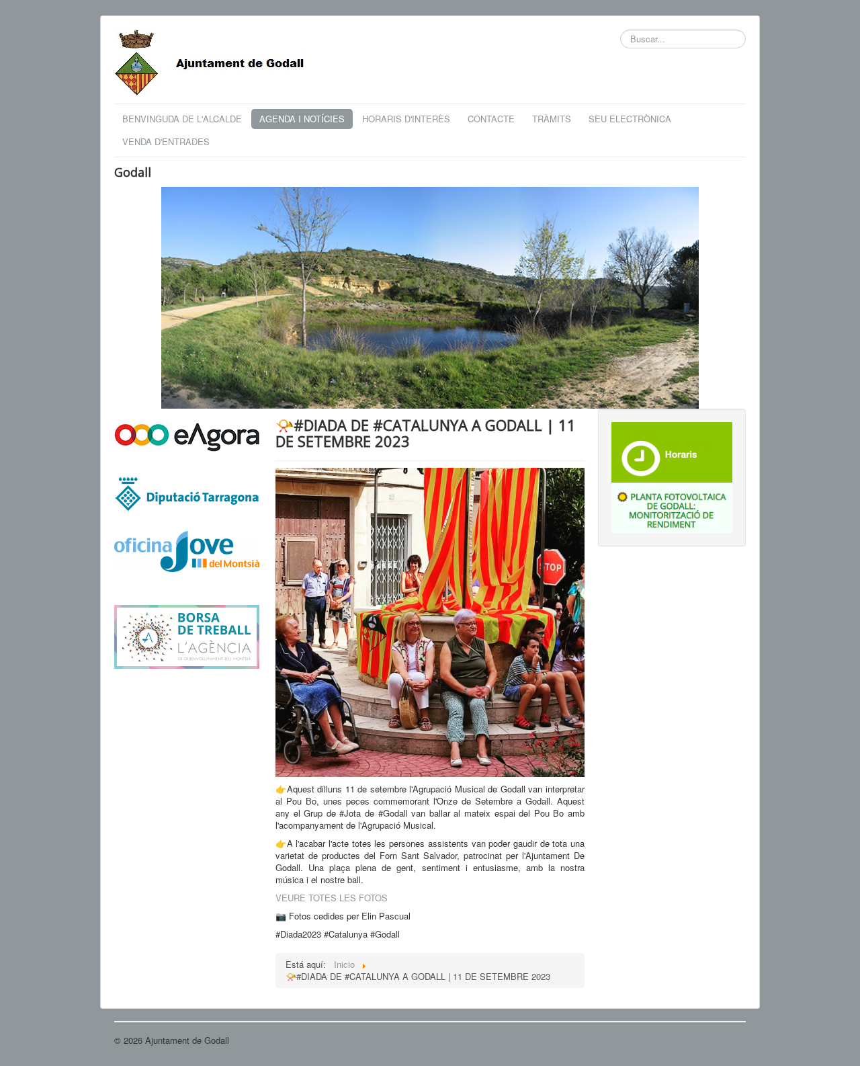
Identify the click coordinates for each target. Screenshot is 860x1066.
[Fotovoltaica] (671, 506)
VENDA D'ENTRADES (166, 141)
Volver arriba (721, 1040)
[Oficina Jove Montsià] (186, 559)
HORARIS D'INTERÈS (406, 118)
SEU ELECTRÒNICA (630, 118)
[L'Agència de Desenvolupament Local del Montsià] (186, 635)
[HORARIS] (671, 450)
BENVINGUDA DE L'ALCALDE (182, 118)
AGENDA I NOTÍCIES (302, 118)
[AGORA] (186, 435)
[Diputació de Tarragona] (186, 493)
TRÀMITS (551, 118)
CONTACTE (491, 118)
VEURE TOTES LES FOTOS (331, 897)
